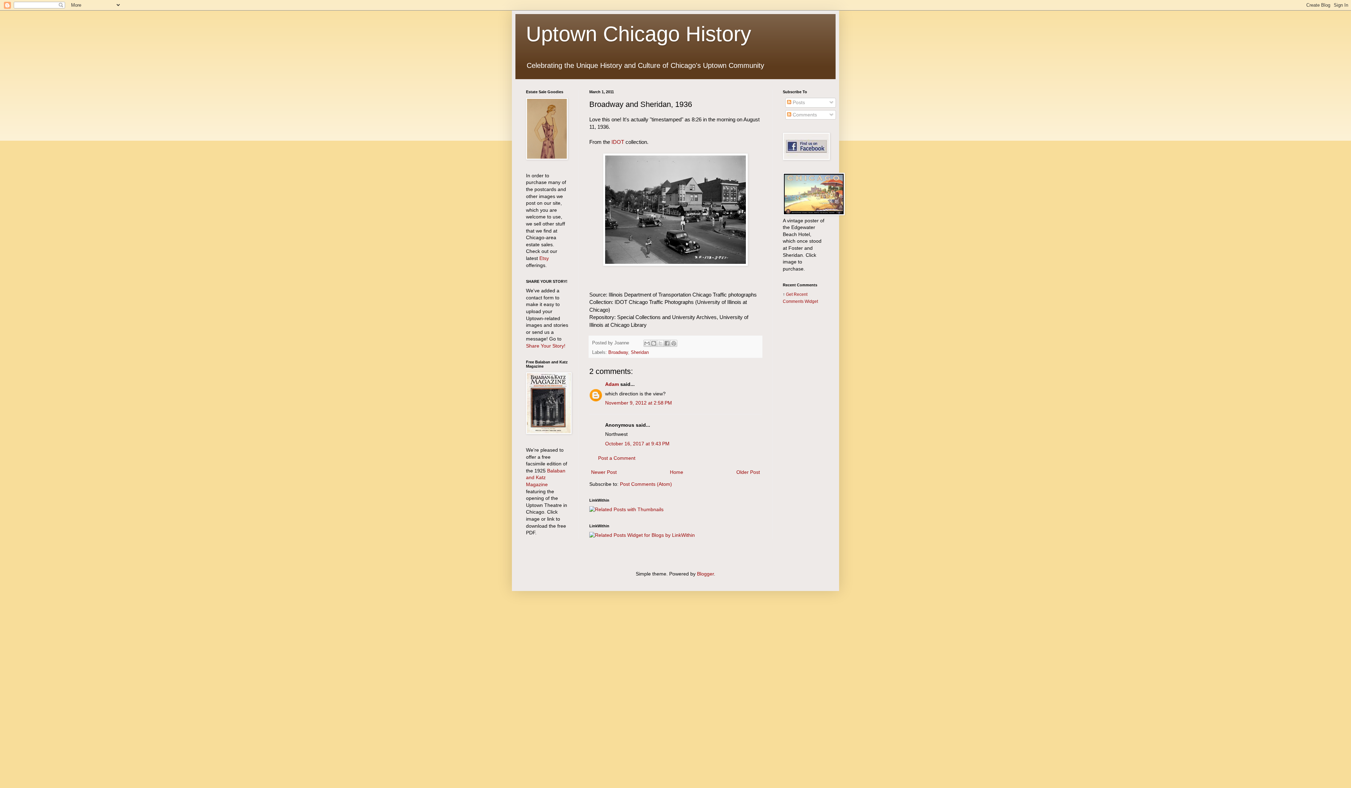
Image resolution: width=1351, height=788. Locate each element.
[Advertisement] (804, 421)
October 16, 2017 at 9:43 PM (637, 443)
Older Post (748, 472)
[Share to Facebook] (667, 343)
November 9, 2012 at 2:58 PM (638, 403)
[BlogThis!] (653, 343)
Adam (612, 384)
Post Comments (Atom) (646, 484)
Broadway (618, 352)
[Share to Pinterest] (673, 343)
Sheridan (640, 352)
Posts (798, 102)
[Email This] (647, 343)
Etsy (544, 258)
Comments (804, 114)
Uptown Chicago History (638, 34)
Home (676, 472)
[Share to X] (660, 343)
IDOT (617, 142)
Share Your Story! (545, 346)
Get (790, 294)
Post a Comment (616, 458)
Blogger (705, 574)
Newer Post (604, 472)
